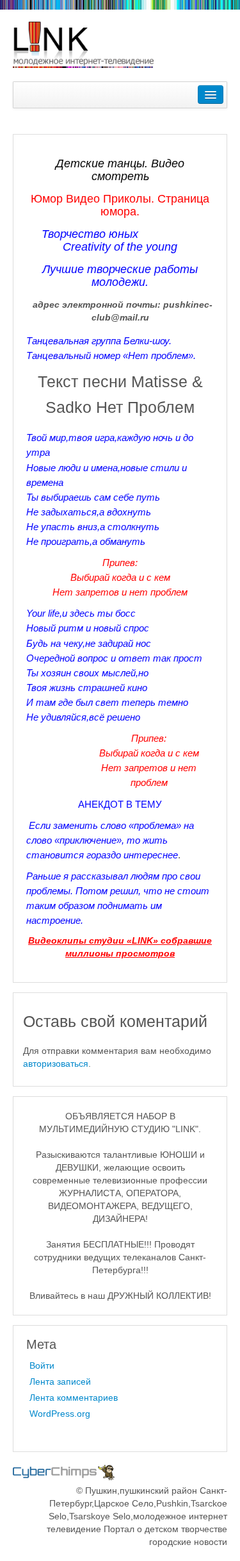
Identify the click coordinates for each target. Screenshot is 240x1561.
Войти (41, 1365)
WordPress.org (59, 1413)
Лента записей (60, 1381)
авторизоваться (55, 1063)
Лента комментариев (73, 1397)
